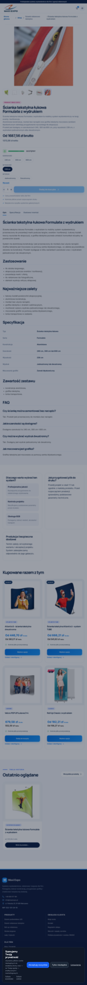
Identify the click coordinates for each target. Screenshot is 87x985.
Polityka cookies (19, 978)
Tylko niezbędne (59, 965)
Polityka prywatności (9, 978)
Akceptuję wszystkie (38, 965)
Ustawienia (76, 965)
